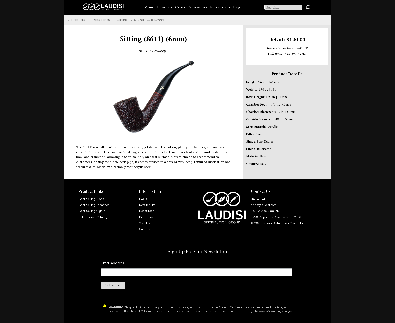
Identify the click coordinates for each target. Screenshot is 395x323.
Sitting (122, 20)
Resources (146, 211)
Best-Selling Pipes (91, 199)
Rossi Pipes (101, 20)
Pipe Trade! (147, 217)
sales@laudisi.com (263, 205)
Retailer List (147, 205)
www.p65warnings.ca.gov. (276, 311)
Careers (144, 229)
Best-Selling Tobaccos (94, 205)
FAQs (143, 199)
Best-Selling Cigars (92, 211)
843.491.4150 (260, 199)
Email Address (112, 263)
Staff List (145, 223)
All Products (76, 20)
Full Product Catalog (93, 217)
